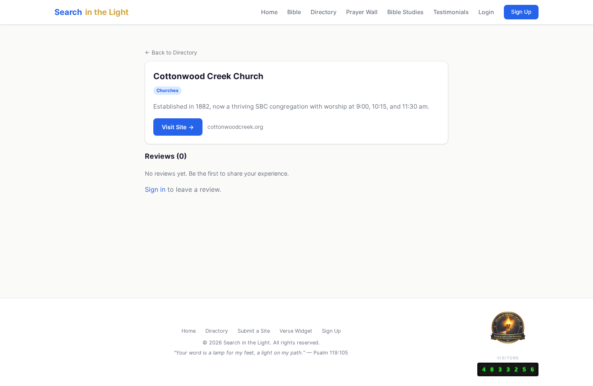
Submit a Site (254, 331)
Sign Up (521, 11)
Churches (167, 90)
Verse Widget (296, 331)
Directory (323, 11)
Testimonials (451, 11)
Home (269, 11)
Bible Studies (405, 11)
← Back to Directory (171, 52)
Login (486, 11)
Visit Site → (178, 127)
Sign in (155, 189)
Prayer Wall (362, 11)
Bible (294, 11)
